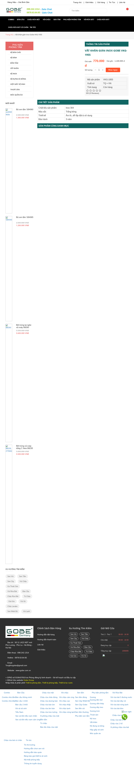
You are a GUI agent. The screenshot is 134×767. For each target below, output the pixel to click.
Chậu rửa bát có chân (18, 27)
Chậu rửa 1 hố (116, 723)
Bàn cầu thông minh (23, 697)
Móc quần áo (16, 95)
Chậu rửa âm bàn (47, 708)
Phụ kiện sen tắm (82, 716)
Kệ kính (13, 57)
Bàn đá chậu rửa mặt (49, 727)
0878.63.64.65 (33, 12)
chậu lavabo (12, 606)
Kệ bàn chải (15, 52)
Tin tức (33, 27)
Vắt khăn (14, 68)
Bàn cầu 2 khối (21, 705)
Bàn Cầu (21, 20)
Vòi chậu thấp (65, 705)
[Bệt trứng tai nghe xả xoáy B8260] (8, 383)
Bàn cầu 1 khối (21, 701)
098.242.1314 (33, 9)
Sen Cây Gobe (81, 705)
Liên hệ (122, 2)
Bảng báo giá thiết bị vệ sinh (35, 756)
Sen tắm (57, 20)
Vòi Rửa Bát (89, 20)
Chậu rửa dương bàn (49, 701)
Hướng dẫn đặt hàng (46, 634)
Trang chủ (77, 2)
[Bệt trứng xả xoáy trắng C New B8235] (8, 504)
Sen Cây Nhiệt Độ (82, 701)
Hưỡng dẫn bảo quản (33, 752)
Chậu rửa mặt (33, 20)
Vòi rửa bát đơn (116, 708)
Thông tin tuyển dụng (33, 763)
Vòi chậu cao (64, 701)
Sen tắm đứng (81, 697)
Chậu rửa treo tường (48, 712)
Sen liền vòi (80, 708)
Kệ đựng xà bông (18, 79)
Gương (93, 697)
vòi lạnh (26, 611)
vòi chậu (23, 581)
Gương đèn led (96, 700)
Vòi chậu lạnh (64, 708)
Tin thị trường (29, 745)
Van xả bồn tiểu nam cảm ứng (27, 720)
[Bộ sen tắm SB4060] (8, 160)
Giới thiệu (89, 2)
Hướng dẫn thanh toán (46, 639)
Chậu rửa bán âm (47, 705)
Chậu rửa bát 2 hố (118, 720)
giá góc (12, 601)
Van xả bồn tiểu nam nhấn (26, 716)
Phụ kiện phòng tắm (72, 20)
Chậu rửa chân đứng (48, 697)
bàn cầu (26, 591)
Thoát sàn (15, 89)
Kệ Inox (13, 73)
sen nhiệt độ (12, 611)
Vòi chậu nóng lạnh (67, 712)
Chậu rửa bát (103, 20)
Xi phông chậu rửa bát (119, 727)
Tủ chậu (27, 596)
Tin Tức (112, 2)
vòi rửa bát (12, 591)
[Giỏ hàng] (126, 11)
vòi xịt (23, 601)
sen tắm (22, 576)
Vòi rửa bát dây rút (118, 701)
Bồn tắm (14, 63)
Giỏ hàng (101, 2)
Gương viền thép (97, 703)
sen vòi (10, 576)
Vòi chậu (47, 20)
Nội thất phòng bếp (32, 760)
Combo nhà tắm (8, 697)
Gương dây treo (96, 707)
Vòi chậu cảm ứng (66, 697)
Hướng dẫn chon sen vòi (34, 748)
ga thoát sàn (12, 586)
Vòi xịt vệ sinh (21, 708)
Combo (11, 20)
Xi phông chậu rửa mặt (49, 716)
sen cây (10, 581)
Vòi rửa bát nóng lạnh (119, 705)
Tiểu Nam (19, 712)
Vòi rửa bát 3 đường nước (121, 697)
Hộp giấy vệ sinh (17, 84)
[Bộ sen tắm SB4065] (8, 268)
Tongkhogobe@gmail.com (16, 665)
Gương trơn (95, 711)
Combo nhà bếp (8, 701)
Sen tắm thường (82, 712)
